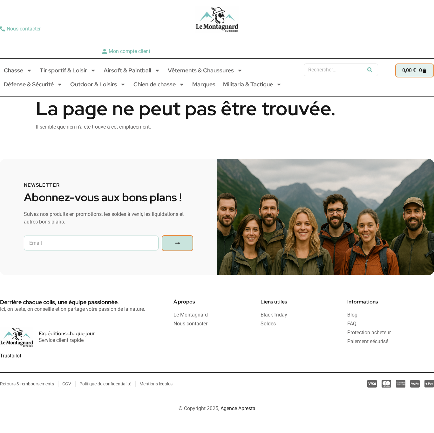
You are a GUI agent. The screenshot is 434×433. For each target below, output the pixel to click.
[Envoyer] (177, 243)
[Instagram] (417, 40)
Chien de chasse (154, 84)
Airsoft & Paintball (127, 70)
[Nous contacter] (21, 29)
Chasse (13, 70)
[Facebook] (427, 40)
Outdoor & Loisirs (93, 84)
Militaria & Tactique (248, 84)
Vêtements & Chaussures (201, 70)
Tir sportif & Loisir (63, 70)
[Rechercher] (370, 70)
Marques (203, 84)
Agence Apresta (237, 408)
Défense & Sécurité (29, 84)
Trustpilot (10, 356)
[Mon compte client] (127, 51)
